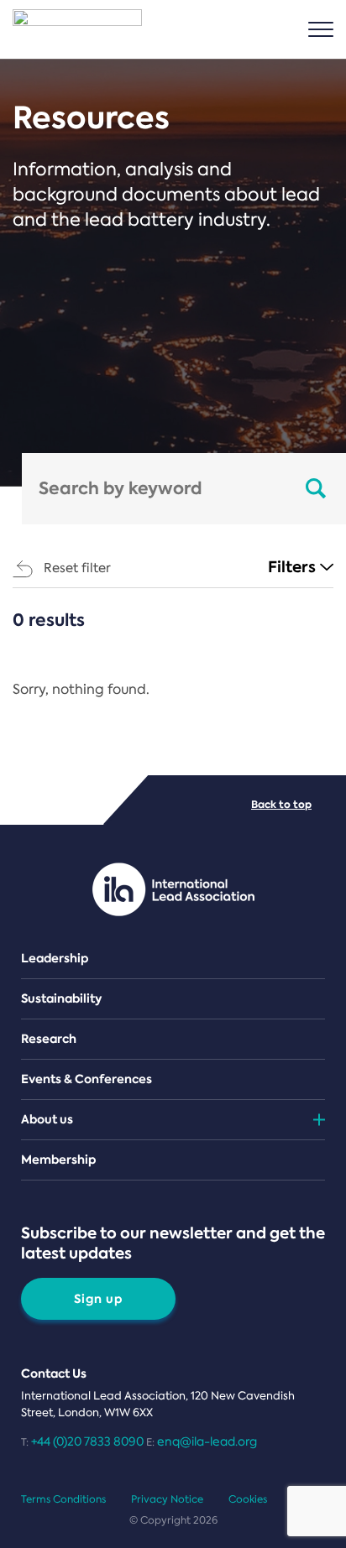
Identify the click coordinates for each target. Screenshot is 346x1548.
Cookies (247, 1499)
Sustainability (61, 998)
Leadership (55, 958)
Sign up (98, 1298)
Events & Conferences (86, 1079)
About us (47, 1119)
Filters (292, 567)
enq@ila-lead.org (207, 1441)
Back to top (281, 804)
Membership (59, 1159)
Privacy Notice (167, 1499)
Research (48, 1038)
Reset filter (77, 568)
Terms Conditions (63, 1499)
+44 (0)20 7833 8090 (87, 1441)
